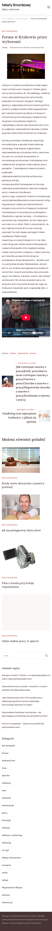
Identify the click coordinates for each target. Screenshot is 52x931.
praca (4, 812)
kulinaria (6, 797)
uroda (5, 872)
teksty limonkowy (16, 5)
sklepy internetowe (11, 857)
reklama (6, 827)
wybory (33, 353)
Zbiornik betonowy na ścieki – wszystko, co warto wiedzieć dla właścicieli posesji (24, 688)
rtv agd (5, 850)
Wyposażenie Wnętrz (12, 887)
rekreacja (6, 842)
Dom (4, 768)
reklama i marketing (12, 835)
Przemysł (6, 820)
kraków (13, 353)
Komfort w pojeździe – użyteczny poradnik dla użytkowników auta (23, 725)
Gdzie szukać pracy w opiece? (20, 641)
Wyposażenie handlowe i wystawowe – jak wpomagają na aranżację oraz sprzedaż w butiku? (25, 714)
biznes (5, 753)
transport (6, 865)
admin (5, 47)
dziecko (6, 775)
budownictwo (8, 760)
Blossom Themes (9, 923)
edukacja (6, 783)
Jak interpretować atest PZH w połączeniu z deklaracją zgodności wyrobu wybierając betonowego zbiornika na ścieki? (22, 701)
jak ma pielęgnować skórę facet (21, 530)
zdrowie (6, 895)
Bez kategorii (10, 31)
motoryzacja (8, 805)
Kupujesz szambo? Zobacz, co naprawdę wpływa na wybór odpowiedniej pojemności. (26, 677)
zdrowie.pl (7, 902)
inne (4, 790)
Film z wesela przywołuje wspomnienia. (18, 585)
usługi (5, 880)
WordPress (36, 923)
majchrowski (23, 353)
